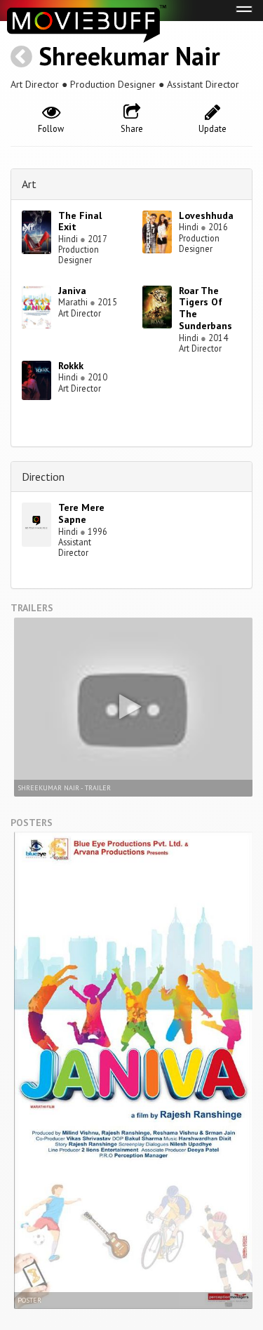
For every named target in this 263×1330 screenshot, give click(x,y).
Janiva (72, 290)
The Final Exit (80, 221)
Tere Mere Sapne (81, 513)
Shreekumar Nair (129, 55)
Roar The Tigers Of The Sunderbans (205, 308)
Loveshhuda (206, 215)
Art (29, 184)
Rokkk (70, 365)
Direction (43, 477)
